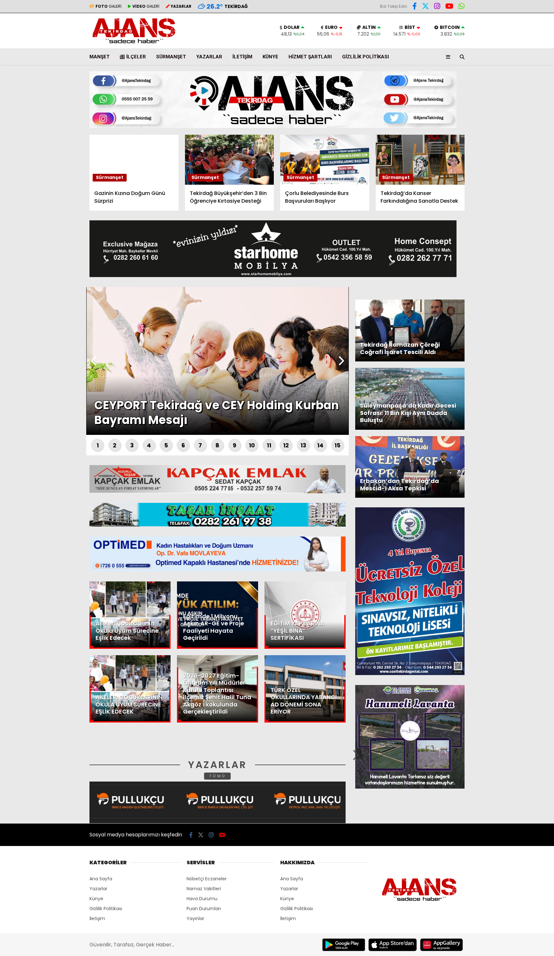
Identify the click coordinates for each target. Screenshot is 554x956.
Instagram (516, 224)
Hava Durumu (499, 106)
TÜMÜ (217, 776)
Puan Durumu (501, 119)
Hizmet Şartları (310, 57)
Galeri (493, 49)
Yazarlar (495, 76)
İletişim (242, 57)
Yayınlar (195, 918)
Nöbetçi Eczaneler (207, 879)
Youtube (517, 242)
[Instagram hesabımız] (437, 7)
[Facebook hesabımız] (414, 7)
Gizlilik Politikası (365, 57)
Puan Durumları (204, 908)
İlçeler (136, 57)
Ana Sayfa (498, 35)
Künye (270, 57)
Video (491, 62)
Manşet (99, 57)
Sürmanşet (171, 57)
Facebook (515, 188)
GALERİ (109, 6)
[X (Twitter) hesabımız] (513, 206)
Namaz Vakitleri (204, 888)
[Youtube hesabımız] (449, 7)
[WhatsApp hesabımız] (461, 7)
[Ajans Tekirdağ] (134, 44)
